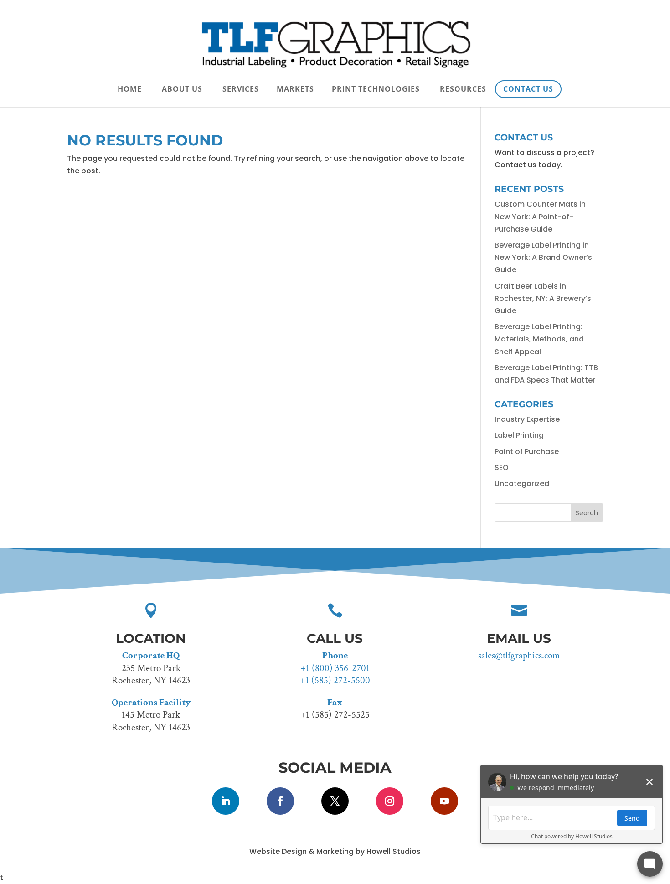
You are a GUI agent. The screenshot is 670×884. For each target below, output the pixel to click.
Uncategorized (522, 483)
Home (130, 90)
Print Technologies (376, 90)
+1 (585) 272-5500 (335, 680)
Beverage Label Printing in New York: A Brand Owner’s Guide (543, 257)
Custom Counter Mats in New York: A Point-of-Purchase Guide (540, 216)
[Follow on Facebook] (280, 801)
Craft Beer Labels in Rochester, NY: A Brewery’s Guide (543, 298)
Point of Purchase (527, 451)
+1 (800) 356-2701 (335, 668)
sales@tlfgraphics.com (519, 655)
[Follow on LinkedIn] (225, 801)
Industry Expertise (527, 419)
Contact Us (528, 89)
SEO (502, 467)
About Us (182, 90)
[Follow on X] (335, 801)
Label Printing (519, 435)
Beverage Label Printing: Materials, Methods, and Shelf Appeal (539, 339)
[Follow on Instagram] (389, 801)
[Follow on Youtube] (444, 801)
